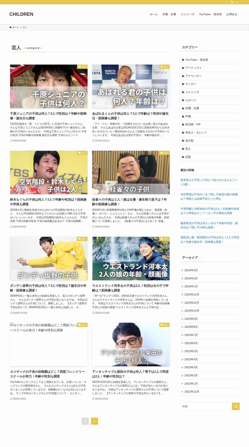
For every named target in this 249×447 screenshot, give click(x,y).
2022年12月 (192, 391)
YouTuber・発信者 (196, 59)
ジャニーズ (192, 92)
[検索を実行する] (236, 406)
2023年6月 (191, 343)
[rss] (232, 2)
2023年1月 (191, 383)
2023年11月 (192, 302)
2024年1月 (191, 286)
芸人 (188, 148)
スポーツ (190, 100)
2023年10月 (192, 310)
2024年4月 (191, 270)
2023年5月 (191, 351)
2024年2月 (191, 278)
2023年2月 (191, 375)
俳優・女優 (192, 108)
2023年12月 (192, 294)
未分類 (189, 140)
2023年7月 (191, 335)
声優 (188, 116)
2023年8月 (191, 326)
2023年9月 (191, 318)
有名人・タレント (196, 132)
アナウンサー (193, 75)
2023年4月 (191, 359)
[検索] (237, 2)
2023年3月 (191, 367)
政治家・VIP (193, 124)
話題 (188, 156)
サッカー (190, 83)
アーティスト (193, 67)
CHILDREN (21, 14)
